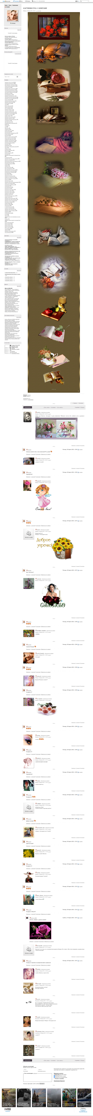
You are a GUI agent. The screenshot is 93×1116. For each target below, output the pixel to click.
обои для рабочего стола (10, 178)
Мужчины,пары (8, 194)
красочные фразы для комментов (12, 161)
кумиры (6, 164)
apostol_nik (7, 325)
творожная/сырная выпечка (10, 97)
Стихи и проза (8, 213)
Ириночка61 (7, 334)
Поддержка (76, 1)
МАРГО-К (7, 308)
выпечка (6, 135)
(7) (16, 272)
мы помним (7, 173)
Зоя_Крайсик (12, 302)
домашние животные (9, 139)
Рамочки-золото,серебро (10, 200)
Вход (22, 1)
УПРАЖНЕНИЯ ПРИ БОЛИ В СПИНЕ (12, 274)
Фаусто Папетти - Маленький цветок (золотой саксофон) (12, 41)
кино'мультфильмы (9, 150)
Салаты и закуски (8, 208)
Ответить (73, 445)
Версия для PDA (83, 1109)
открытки (7, 149)
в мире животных (8, 130)
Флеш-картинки (8, 222)
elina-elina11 (10, 326)
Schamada (14, 295)
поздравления (8, 187)
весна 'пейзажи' (8, 105)
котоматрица (7, 157)
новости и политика (9, 176)
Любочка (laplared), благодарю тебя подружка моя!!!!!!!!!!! (12, 252)
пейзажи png (7, 93)
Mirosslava (7, 293)
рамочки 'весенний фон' (10, 101)
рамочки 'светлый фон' (9, 209)
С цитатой (78, 445)
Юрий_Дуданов (8, 311)
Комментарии (15, 5)
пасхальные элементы (9, 184)
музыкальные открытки (9, 172)
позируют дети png (9, 114)
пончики (6, 125)
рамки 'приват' (8, 115)
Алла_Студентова (15, 298)
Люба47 (14, 306)
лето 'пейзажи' (8, 108)
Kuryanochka (39, 945)
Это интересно (8, 232)
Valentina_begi (11, 297)
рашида (6, 339)
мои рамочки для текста (10, 169)
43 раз (29, 398)
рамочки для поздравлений (10, 98)
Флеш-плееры (8, 225)
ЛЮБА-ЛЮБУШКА (8, 306)
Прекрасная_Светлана (9, 336)
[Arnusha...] (54, 389)
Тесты (6, 215)
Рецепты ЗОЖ (8, 204)
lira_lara (17, 327)
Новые (82, 407)
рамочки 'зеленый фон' (9, 140)
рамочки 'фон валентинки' (10, 198)
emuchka (12, 290)
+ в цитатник (38, 10)
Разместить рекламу (83, 1111)
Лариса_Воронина (8, 305)
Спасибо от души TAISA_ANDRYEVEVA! (9, 246)
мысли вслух (7, 174)
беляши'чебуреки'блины (10, 112)
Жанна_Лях (7, 332)
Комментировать (28, 407)
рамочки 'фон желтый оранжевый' (12, 182)
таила (6, 310)
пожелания (7, 185)
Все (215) (19, 270)
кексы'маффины (8, 94)
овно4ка (38, 872)
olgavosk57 (11, 328)
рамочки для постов (9, 82)
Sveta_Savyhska (8, 296)
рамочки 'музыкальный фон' (10, 119)
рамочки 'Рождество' (9, 102)
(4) (11, 240)
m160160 (7, 328)
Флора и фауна (8, 226)
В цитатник (82, 445)
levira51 (38, 999)
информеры (7, 145)
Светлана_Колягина (16, 337)
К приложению (18, 53)
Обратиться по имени (45, 454)
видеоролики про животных (10, 133)
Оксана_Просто (16, 335)
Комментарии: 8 (14, 46)
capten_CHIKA (8, 290)
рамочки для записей (9, 117)
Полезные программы (9, 189)
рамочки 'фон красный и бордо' (11, 158)
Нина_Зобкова (11, 309)
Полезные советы (8, 192)
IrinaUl (38, 529)
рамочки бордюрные (9, 83)
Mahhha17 (7, 322)
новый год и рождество (9, 177)
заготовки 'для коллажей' (10, 113)
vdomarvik (39, 676)
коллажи (6, 154)
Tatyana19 (7, 324)
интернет (7, 144)
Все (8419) (19, 317)
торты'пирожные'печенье (10, 91)
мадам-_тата (16, 307)
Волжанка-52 (14, 300)
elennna (6, 326)
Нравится (75, 403)
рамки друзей (7, 197)
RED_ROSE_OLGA (12, 294)
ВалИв (16, 299)
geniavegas (17, 290)
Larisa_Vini (11, 291)
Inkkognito (17, 319)
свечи (6, 147)
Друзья (10, 5)
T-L (12, 296)
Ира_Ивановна (8, 303)
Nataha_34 (15, 293)
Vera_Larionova (8, 298)
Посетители (14, 352)
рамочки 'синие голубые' (10, 210)
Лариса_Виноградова (9, 304)
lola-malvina (15, 292)
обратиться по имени (45, 412)
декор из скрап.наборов (10, 136)
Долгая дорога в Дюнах (10, 36)
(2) (15, 252)
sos (5, 126)
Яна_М (9, 338)
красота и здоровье (9, 160)
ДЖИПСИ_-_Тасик (16, 330)
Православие (7, 203)
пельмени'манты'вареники (10, 123)
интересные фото (8, 142)
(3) (11, 257)
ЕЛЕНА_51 (7, 302)
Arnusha (5, 7)
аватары (6, 128)
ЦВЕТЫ (6, 229)
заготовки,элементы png (10, 92)
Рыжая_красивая (8, 337)
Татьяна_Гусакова (11, 310)
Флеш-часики (7, 223)
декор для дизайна (9, 183)
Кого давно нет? (8, 289)
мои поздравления (9, 168)
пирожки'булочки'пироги (10, 89)
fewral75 (15, 326)
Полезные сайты (8, 190)
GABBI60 (39, 803)
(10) (16, 246)
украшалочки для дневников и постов (12, 216)
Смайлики (7, 211)
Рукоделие (7, 205)
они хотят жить (8, 181)
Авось (35, 1)
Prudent (38, 780)
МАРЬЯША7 (11, 308)
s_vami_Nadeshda (8, 295)
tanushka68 (11, 329)
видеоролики (7, 131)
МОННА (38, 969)
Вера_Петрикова (8, 300)
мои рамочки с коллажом (10, 84)
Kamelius (7, 291)
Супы (6, 214)
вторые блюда (8, 134)
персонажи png (8, 103)
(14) (6, 275)
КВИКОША (12, 334)
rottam (18, 328)
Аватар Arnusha (12, 15)
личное (6, 166)
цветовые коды (8, 122)
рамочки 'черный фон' (9, 231)
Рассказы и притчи (9, 202)
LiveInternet (7, 1)
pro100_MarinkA (40, 653)
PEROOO (39, 758)
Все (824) (19, 237)
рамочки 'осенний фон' (9, 96)
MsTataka (11, 293)
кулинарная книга (8, 163)
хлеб (6, 104)
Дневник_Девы (8, 301)
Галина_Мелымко (8, 330)
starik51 (18, 295)
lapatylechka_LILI (41, 827)
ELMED (13, 319)
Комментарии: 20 (14, 37)
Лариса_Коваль (16, 305)
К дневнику (53, 407)
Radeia (6, 294)
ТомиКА (38, 1017)
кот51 (17, 303)
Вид (78, 1)
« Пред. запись (47, 407)
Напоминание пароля (42, 1071)
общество (7, 179)
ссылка (49, 414)
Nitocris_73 (16, 322)
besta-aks (11, 325)
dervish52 (16, 325)
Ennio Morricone (8, 38)
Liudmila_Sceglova (8, 292)
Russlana (10, 323)
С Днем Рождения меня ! (10, 272)
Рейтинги (28, 1)
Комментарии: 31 (14, 39)
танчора (38, 735)
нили (18, 338)
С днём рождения (8, 206)
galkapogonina (8, 327)
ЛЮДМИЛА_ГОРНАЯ (9, 307)
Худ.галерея (7, 228)
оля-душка (16, 309)
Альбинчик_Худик (41, 1031)
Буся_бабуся (7, 299)
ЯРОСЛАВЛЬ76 (14, 311)
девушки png (7, 87)
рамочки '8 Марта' (8, 109)
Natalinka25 (11, 322)
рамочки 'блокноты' (9, 118)
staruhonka (7, 329)
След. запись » (60, 407)
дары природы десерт (9, 138)
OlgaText (6, 323)
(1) (14, 278)
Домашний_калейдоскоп (10, 331)
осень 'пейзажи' (8, 99)
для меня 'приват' (8, 110)
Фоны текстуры (8, 227)
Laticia (9, 320)
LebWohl (13, 320)
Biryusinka (39, 983)
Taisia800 (14, 323)
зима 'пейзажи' (8, 107)
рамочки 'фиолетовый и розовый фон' (12, 220)
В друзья (13, 23)
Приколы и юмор (8, 193)
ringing (15, 328)
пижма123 (39, 850)
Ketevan (6, 320)
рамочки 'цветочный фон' (10, 88)
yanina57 (39, 1045)
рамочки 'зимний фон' (9, 141)
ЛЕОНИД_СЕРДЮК (41, 630)
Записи (6, 5)
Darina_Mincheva (8, 319)
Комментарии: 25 (14, 42)
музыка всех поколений (9, 171)
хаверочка (39, 578)
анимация (7, 129)
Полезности (7, 188)
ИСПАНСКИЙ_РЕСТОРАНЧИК (11, 333)
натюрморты (7, 120)
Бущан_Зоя (12, 299)
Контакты (83, 1110)
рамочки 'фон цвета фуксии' (10, 199)
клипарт (6, 151)
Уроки (6, 219)
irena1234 (13, 327)
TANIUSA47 (15, 296)
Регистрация (16, 1)
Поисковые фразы (15, 353)
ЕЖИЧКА (17, 331)
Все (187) (19, 286)
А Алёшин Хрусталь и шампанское (12, 47)
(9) (14, 277)
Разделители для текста (10, 195)
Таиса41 (6, 338)
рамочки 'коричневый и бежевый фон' (12, 155)
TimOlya (6, 297)
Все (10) (19, 29)
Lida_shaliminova (8, 321)
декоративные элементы (10, 86)
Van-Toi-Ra (17, 324)
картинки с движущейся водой (11, 146)
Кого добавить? (15, 289)
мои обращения (8, 167)
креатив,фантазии (8, 162)
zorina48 (38, 458)
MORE (6, 124)
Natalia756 (39, 480)
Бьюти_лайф (34, 918)
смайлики (35, 1073)
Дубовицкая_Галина (15, 301)
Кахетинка (13, 303)
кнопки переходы (8, 152)
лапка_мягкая (14, 338)
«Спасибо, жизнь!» (9, 277)
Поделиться (81, 403)
